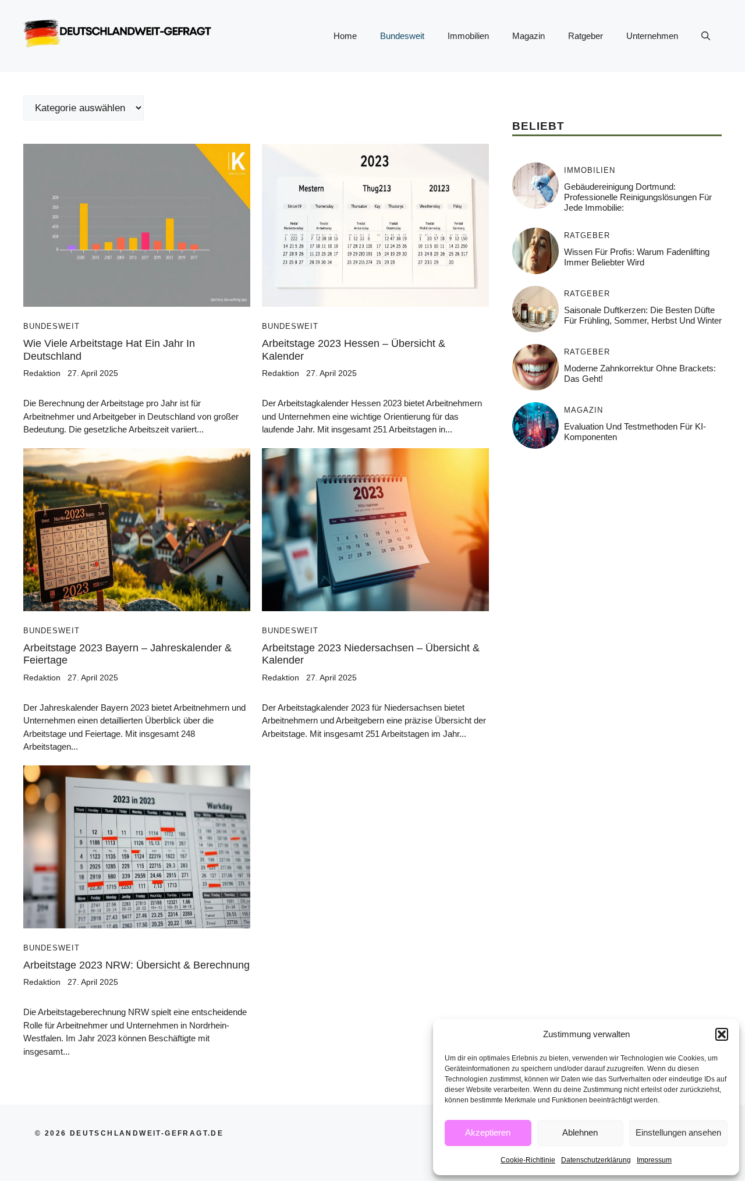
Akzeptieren (487, 1132)
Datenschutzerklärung (596, 1160)
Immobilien (468, 36)
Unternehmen (652, 36)
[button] (722, 1034)
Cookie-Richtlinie (528, 1160)
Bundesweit (402, 36)
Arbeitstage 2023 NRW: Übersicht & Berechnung (136, 965)
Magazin (528, 36)
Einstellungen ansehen (678, 1132)
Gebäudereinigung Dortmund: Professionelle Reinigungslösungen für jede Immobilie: (638, 197)
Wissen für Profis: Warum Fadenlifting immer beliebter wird (636, 257)
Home (345, 36)
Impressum (654, 1160)
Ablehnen (580, 1132)
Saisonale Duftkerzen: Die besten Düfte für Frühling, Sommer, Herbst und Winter (643, 315)
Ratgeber (585, 36)
